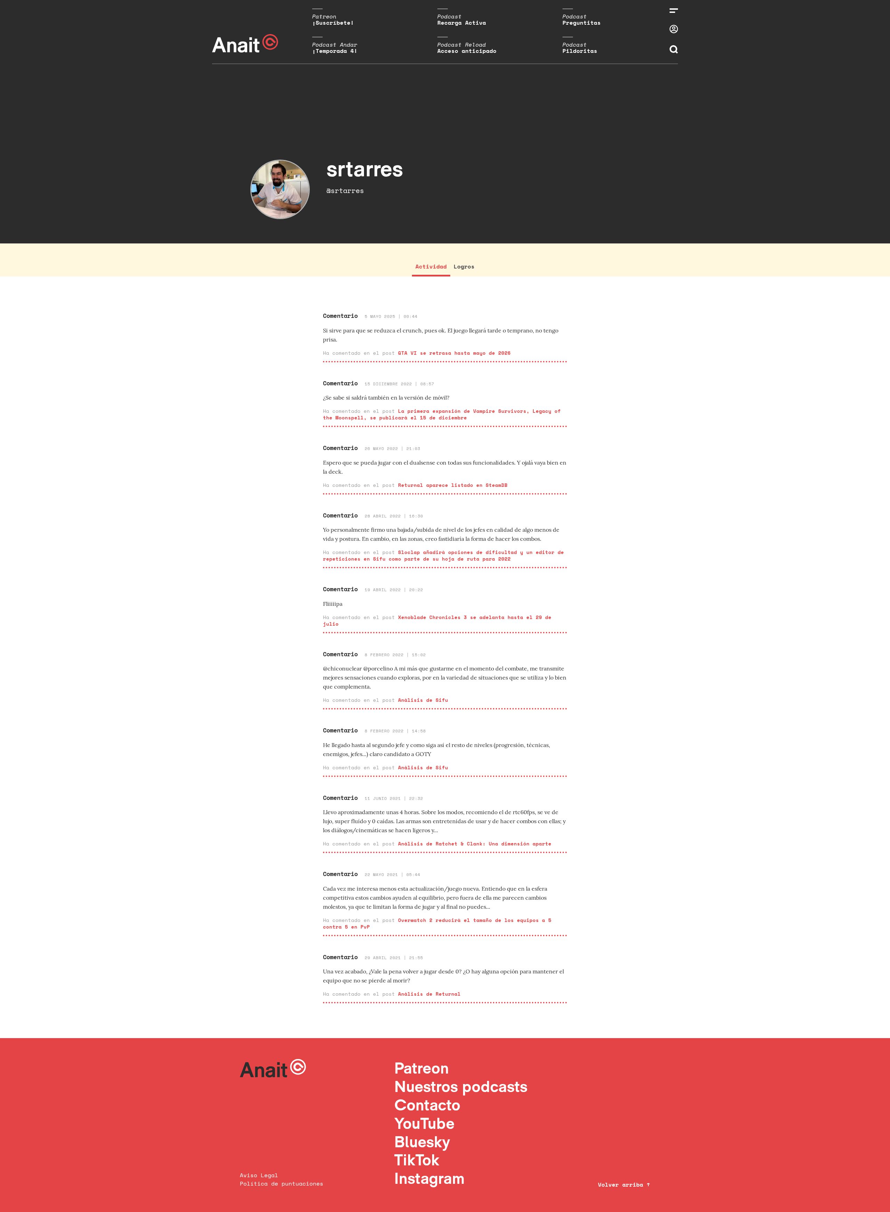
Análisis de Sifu (423, 700)
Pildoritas (580, 51)
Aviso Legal (259, 1175)
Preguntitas (582, 22)
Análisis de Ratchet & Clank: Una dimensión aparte (474, 843)
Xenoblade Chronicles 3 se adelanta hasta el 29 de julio (437, 620)
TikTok (416, 1159)
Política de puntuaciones (281, 1183)
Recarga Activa (461, 22)
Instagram (429, 1178)
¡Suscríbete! (333, 22)
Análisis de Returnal (429, 993)
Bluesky (422, 1141)
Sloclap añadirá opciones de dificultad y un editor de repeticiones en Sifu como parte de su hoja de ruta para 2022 (443, 555)
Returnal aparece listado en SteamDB (453, 485)
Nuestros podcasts (460, 1086)
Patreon (421, 1067)
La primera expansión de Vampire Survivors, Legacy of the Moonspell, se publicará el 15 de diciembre (442, 414)
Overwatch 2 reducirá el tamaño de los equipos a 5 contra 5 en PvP (437, 923)
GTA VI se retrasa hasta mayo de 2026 (454, 352)
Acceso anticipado (466, 51)
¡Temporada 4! (334, 51)
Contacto (427, 1104)
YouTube (424, 1123)
